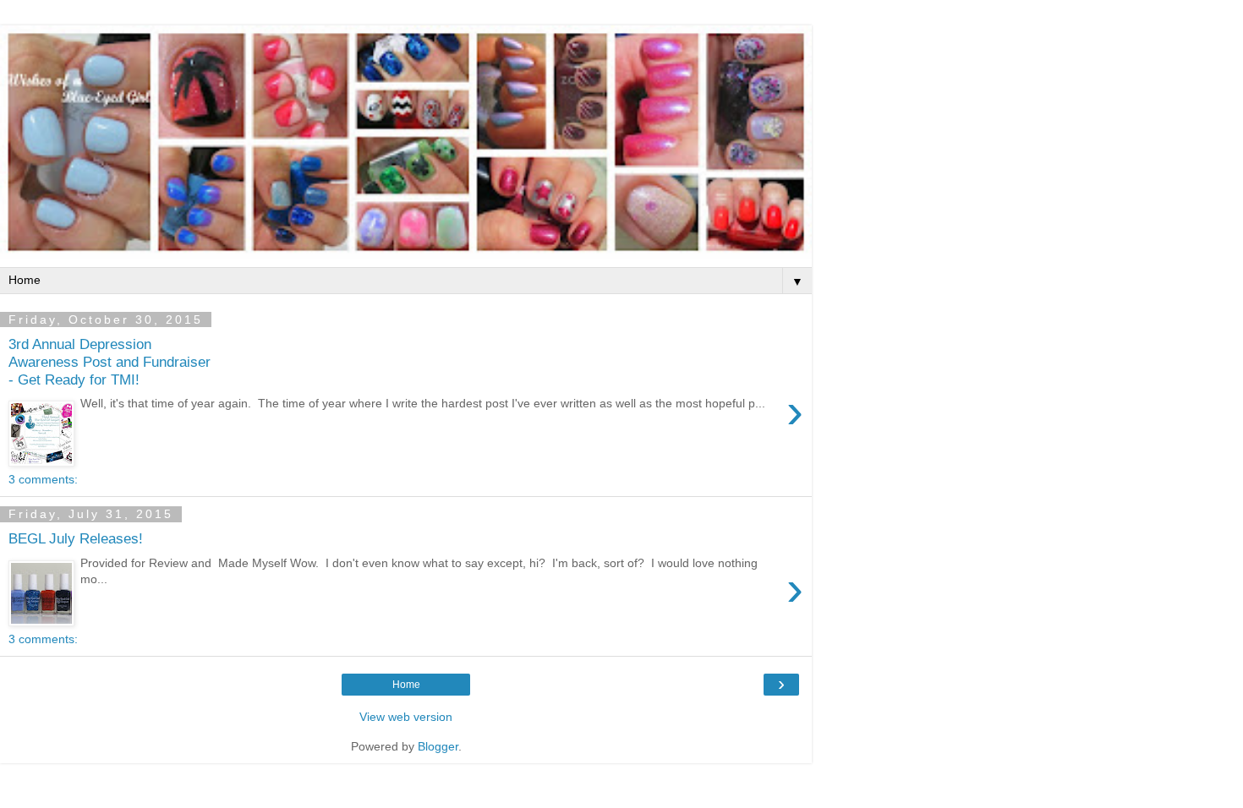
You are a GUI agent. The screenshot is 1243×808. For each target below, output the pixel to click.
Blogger (438, 746)
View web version (405, 716)
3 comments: (43, 479)
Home (406, 685)
